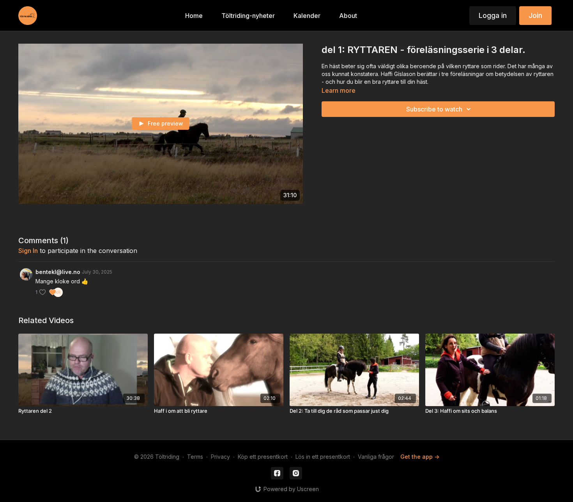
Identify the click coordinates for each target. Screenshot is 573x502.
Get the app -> (419, 456)
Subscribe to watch (434, 109)
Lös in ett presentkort (322, 456)
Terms (195, 456)
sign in (28, 251)
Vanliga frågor (376, 456)
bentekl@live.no (57, 272)
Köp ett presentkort (263, 456)
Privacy (220, 456)
